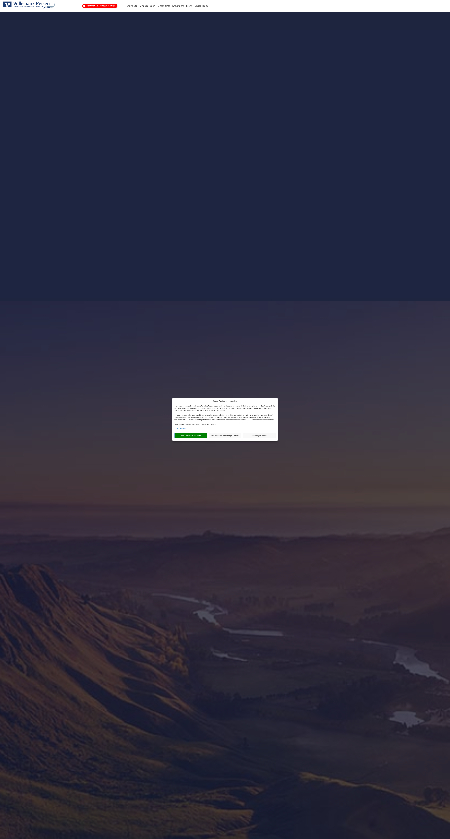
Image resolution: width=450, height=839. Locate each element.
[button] (102, 6)
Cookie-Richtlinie (180, 429)
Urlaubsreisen (147, 6)
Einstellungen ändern (259, 435)
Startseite (132, 6)
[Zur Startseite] (29, 6)
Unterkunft (164, 6)
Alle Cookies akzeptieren (191, 435)
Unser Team (201, 6)
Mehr (189, 6)
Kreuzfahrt (178, 6)
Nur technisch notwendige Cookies (225, 435)
